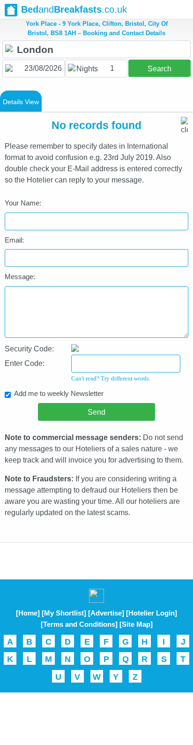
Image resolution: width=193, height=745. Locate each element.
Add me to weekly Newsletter (59, 393)
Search (159, 69)
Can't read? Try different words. (110, 378)
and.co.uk (74, 9)
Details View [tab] (21, 102)
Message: (20, 277)
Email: (14, 240)
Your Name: (23, 203)
